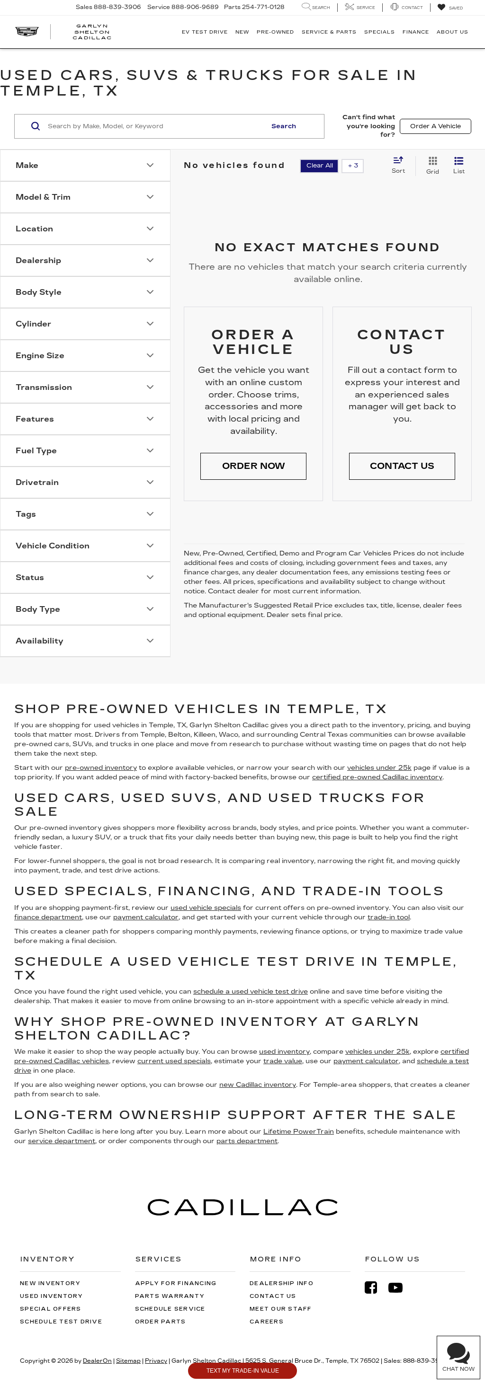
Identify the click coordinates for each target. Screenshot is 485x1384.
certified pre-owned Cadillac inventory (377, 777)
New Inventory (50, 1283)
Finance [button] (416, 32)
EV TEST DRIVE (205, 32)
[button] (253, 466)
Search (283, 126)
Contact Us (273, 1296)
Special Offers (50, 1309)
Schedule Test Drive (61, 1322)
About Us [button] (452, 32)
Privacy (156, 1361)
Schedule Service (170, 1309)
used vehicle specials (206, 908)
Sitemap (128, 1361)
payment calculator (146, 917)
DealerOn (97, 1361)
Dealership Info (282, 1283)
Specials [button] (379, 32)
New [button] (242, 32)
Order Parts (160, 1322)
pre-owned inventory (101, 768)
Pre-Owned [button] (275, 32)
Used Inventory (51, 1296)
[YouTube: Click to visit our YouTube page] (400, 1287)
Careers (267, 1322)
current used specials (174, 1061)
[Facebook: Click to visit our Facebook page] (375, 1287)
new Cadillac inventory (257, 1085)
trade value (282, 1061)
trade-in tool (389, 917)
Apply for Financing (176, 1283)
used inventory (284, 1052)
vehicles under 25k (379, 768)
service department (61, 1141)
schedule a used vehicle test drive (250, 991)
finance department (48, 917)
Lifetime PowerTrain (298, 1132)
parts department (247, 1141)
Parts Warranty (170, 1296)
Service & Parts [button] (329, 32)
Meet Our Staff (281, 1309)
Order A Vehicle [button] (435, 126)
